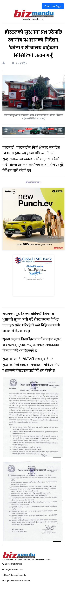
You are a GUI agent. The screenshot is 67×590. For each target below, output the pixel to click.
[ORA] (33, 131)
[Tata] (33, 221)
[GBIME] (33, 278)
